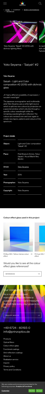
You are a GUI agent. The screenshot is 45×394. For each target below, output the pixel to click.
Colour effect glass (11, 346)
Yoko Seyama (23, 167)
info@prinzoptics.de (16, 331)
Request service (12, 315)
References (10, 274)
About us (7, 356)
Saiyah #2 (10, 11)
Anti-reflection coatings (12, 353)
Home (7, 9)
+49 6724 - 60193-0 (16, 327)
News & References (31, 9)
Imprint (6, 363)
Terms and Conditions (12, 370)
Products (7, 339)
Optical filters (8, 342)
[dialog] (22, 388)
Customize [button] (5, 391)
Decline (31, 391)
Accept (39, 391)
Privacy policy (9, 366)
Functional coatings (11, 349)
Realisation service (10, 359)
